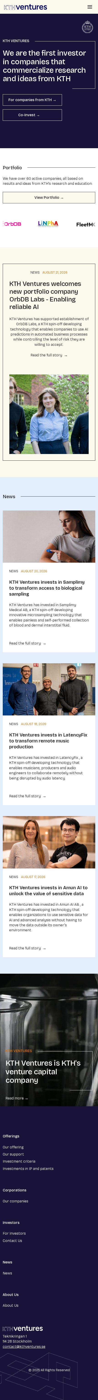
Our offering (13, 1147)
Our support (13, 1154)
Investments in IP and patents (28, 1168)
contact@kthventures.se (24, 1346)
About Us (10, 1305)
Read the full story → (49, 355)
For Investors (14, 1233)
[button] (89, 6)
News (35, 272)
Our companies (15, 1201)
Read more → (16, 1098)
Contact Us (12, 1241)
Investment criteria (19, 1161)
